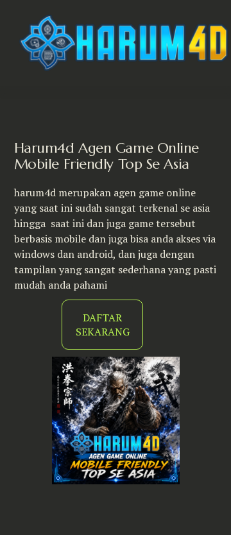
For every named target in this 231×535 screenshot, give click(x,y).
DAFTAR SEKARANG (103, 324)
